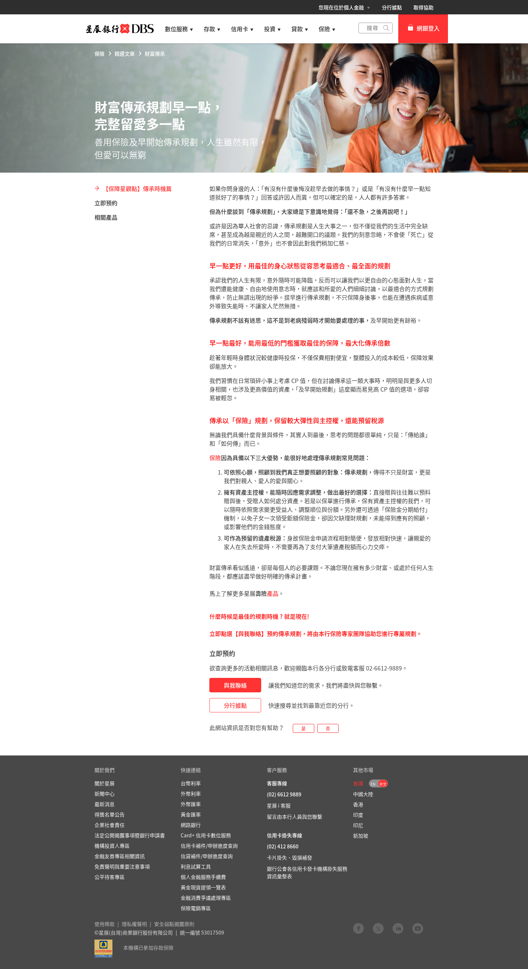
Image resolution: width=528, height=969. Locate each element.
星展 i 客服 (279, 805)
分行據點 (392, 7)
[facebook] (358, 928)
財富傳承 (155, 53)
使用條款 (104, 923)
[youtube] (417, 928)
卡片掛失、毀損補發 (289, 857)
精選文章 (125, 53)
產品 (272, 593)
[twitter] (378, 928)
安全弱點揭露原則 (174, 923)
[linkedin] (398, 928)
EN (373, 784)
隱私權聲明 (134, 923)
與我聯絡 (235, 685)
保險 (99, 53)
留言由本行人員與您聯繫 (294, 816)
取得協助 (423, 7)
